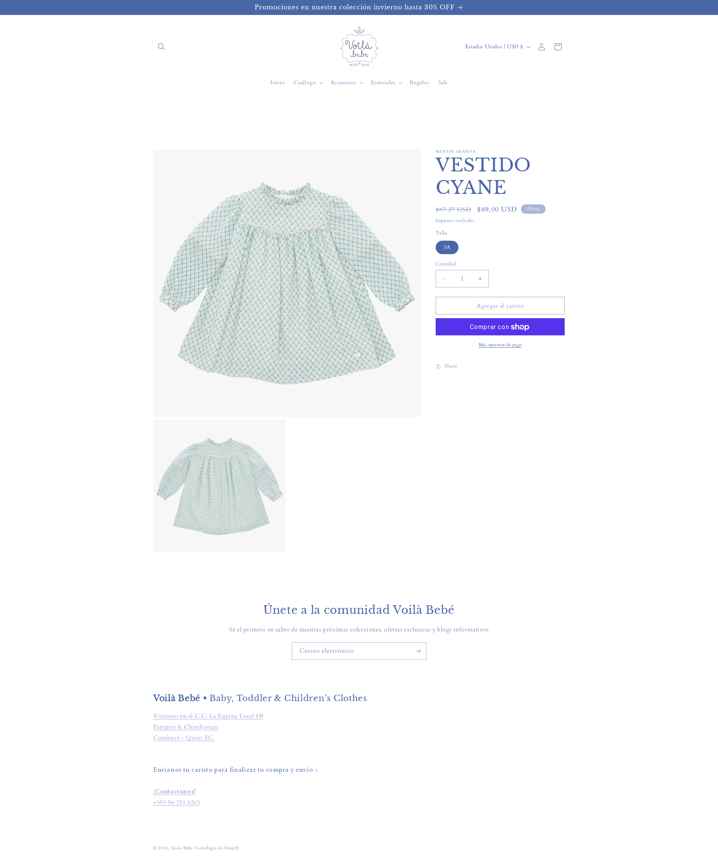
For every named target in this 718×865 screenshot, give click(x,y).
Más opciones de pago (500, 345)
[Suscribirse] (417, 651)
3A (447, 247)
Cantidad (446, 264)
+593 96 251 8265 (176, 802)
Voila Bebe (182, 848)
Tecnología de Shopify (216, 848)
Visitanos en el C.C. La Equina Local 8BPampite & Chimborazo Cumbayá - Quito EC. (208, 727)
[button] (161, 47)
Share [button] (450, 365)
